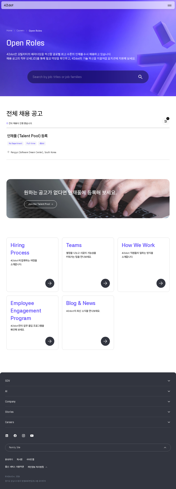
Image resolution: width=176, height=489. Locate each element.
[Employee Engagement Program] (49, 341)
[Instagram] (23, 435)
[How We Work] (160, 283)
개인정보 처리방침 (36, 467)
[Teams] (105, 283)
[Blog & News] (105, 341)
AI (6, 391)
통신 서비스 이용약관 (14, 466)
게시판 (20, 459)
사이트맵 (30, 459)
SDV (7, 380)
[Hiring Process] (49, 283)
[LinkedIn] (6, 435)
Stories (9, 411)
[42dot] (9, 5)
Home (9, 30)
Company (10, 401)
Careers (20, 30)
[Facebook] (15, 435)
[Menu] (169, 5)
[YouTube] (31, 435)
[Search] (140, 77)
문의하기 (9, 459)
